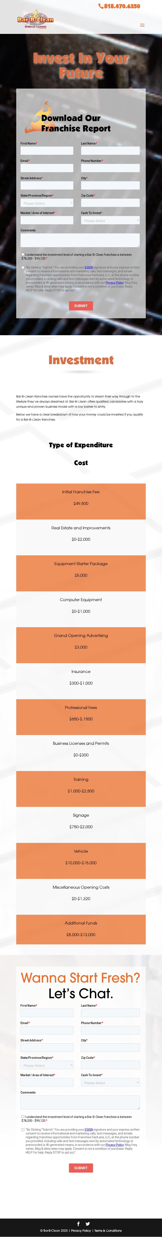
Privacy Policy (81, 1230)
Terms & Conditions (108, 1230)
